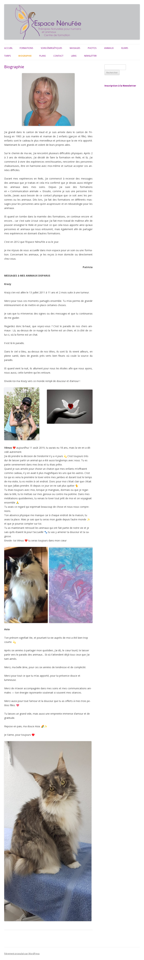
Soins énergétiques (51, 48)
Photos (92, 48)
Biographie (25, 55)
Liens (73, 55)
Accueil (8, 48)
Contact (58, 55)
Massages (75, 48)
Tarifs (7, 55)
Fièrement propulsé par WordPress (22, 953)
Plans (42, 55)
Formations (26, 48)
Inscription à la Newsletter (120, 85)
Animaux (109, 48)
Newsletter (90, 55)
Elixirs (124, 48)
